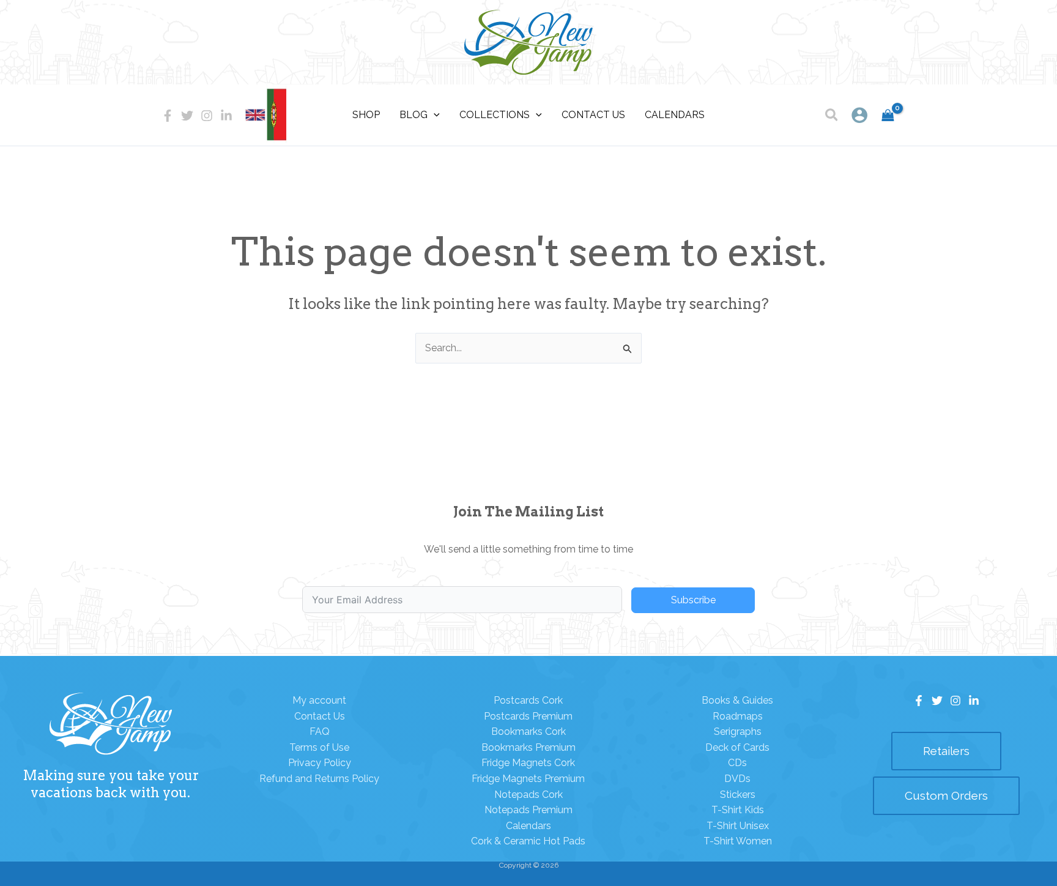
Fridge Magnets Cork (528, 763)
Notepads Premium (528, 810)
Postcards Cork (528, 700)
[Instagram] (207, 116)
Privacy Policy (319, 763)
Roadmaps (738, 716)
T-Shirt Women (737, 841)
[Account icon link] (859, 115)
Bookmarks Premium (528, 747)
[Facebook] (167, 116)
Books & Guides (737, 700)
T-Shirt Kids (737, 810)
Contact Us (319, 716)
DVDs (737, 778)
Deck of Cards (737, 747)
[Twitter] (187, 116)
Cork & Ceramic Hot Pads (528, 841)
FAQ (320, 731)
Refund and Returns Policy (319, 778)
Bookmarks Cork (528, 731)
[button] (832, 116)
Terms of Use (319, 747)
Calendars (528, 826)
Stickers (737, 794)
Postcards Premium (528, 716)
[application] (434, 115)
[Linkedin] (226, 116)
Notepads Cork (528, 794)
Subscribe (693, 600)
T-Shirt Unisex (738, 826)
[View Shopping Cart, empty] (888, 115)
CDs (737, 763)
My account (319, 700)
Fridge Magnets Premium (528, 778)
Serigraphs (738, 731)
